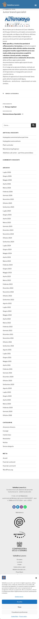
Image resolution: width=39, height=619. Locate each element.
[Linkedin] (17, 507)
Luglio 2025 (7, 211)
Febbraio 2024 (8, 265)
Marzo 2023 (7, 280)
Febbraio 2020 (8, 407)
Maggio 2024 (7, 253)
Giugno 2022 (7, 311)
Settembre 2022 (8, 300)
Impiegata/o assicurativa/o (12, 141)
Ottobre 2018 (7, 415)
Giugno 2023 (7, 269)
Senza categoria (12, 93)
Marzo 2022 (7, 323)
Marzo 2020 (7, 404)
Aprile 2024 (7, 257)
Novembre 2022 (8, 292)
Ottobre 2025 (7, 203)
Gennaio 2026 (7, 195)
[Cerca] (33, 125)
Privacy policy (23, 616)
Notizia (5, 442)
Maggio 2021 (7, 361)
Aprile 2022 (7, 319)
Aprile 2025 (7, 219)
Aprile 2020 (7, 400)
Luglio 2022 (7, 307)
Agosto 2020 (7, 388)
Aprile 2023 (7, 276)
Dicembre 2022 (8, 288)
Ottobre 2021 (7, 342)
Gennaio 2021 (7, 373)
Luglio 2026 (7, 172)
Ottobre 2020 (7, 380)
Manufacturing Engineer (11, 149)
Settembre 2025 (8, 207)
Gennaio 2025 (7, 226)
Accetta (19, 602)
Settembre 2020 (8, 384)
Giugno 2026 (7, 176)
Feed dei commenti (9, 466)
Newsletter (6, 438)
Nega (19, 607)
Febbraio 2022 (7, 327)
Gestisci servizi (19, 596)
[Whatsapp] (25, 507)
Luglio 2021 (7, 353)
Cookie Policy (14, 616)
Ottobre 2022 (7, 296)
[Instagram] (21, 507)
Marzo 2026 (7, 188)
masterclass (7, 435)
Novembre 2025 (8, 199)
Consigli (5, 431)
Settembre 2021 (8, 346)
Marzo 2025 (7, 222)
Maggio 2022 (7, 315)
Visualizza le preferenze (19, 612)
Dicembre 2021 (8, 334)
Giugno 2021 (7, 357)
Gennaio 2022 (7, 330)
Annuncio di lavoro (9, 427)
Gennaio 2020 (7, 411)
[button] (36, 578)
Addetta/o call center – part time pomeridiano (18, 153)
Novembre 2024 (8, 234)
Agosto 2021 (7, 350)
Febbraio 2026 (8, 192)
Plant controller (8, 145)
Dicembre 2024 (8, 230)
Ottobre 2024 (7, 238)
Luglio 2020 (7, 392)
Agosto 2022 (7, 303)
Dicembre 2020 (8, 377)
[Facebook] (14, 507)
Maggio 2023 (7, 272)
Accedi (5, 458)
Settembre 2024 (8, 242)
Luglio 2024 (7, 245)
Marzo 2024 (7, 261)
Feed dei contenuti (9, 462)
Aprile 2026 (7, 184)
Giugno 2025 (7, 215)
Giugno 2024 (7, 249)
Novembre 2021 (8, 338)
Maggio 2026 (7, 180)
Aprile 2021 (7, 365)
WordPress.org (8, 470)
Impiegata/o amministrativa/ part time (15, 137)
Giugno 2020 (7, 396)
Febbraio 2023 (8, 284)
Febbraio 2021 (7, 369)
